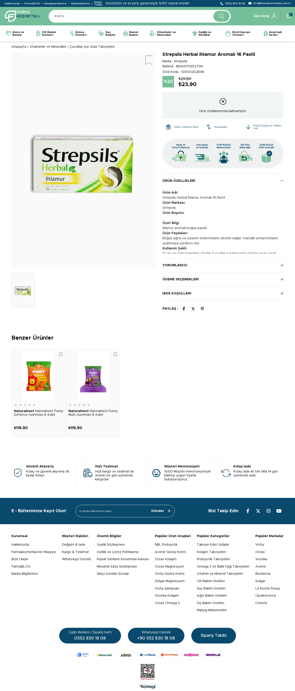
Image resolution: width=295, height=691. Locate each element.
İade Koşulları (176, 293)
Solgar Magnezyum (170, 581)
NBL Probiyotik (166, 544)
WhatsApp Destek (76, 559)
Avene (260, 566)
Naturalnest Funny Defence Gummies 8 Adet (38, 413)
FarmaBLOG (32, 3)
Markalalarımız (80, 3)
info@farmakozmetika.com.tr (271, 3)
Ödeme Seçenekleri (180, 279)
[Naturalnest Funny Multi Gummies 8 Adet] (93, 376)
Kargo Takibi (98, 3)
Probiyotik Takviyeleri (213, 559)
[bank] (147, 655)
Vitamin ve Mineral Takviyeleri (220, 573)
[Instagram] (268, 511)
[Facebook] (247, 511)
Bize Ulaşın (20, 559)
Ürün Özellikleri (178, 180)
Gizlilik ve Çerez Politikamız (118, 552)
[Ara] (221, 16)
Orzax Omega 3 (167, 603)
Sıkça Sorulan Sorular (113, 573)
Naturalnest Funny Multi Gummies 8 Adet (93, 413)
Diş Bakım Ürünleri (210, 603)
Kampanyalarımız (55, 3)
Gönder (157, 511)
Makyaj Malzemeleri (212, 610)
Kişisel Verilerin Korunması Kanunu (123, 559)
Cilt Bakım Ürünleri (211, 581)
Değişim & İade (73, 544)
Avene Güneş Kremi (170, 552)
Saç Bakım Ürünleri (211, 588)
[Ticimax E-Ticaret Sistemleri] (147, 687)
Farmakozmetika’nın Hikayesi (34, 552)
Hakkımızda (12, 3)
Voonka (261, 559)
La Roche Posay (267, 588)
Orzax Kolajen (166, 559)
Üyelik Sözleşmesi (111, 544)
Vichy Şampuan (167, 588)
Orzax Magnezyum (169, 566)
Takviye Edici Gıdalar (213, 544)
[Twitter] (258, 511)
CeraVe (261, 603)
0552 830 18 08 (235, 3)
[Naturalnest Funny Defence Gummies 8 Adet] (38, 376)
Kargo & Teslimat (75, 552)
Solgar (260, 581)
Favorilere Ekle (60, 354)
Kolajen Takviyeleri (211, 552)
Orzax (260, 552)
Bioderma (262, 573)
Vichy (259, 544)
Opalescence (265, 595)
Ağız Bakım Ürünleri (212, 595)
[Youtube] (278, 511)
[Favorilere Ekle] (148, 61)
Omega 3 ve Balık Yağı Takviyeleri (223, 566)
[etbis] (148, 672)
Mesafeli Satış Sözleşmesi (117, 566)
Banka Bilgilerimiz (25, 573)
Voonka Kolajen (167, 595)
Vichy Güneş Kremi (169, 573)
